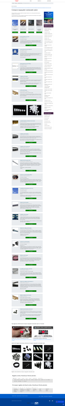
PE (26, 387)
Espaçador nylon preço (47, 39)
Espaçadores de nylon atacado (47, 107)
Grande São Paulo (35, 378)
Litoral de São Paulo (40, 378)
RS (24, 387)
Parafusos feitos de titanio (48, 127)
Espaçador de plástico (47, 52)
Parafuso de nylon (47, 116)
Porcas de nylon (46, 118)
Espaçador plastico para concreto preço (23, 7)
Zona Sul (27, 378)
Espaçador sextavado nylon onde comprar (48, 85)
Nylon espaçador (46, 62)
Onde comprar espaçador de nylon (48, 43)
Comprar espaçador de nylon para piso (48, 69)
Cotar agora (15, 32)
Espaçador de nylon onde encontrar (47, 59)
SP (18, 387)
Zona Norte (19, 378)
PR (20, 387)
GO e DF (32, 387)
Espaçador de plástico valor (48, 54)
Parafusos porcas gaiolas (48, 128)
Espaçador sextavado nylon (48, 33)
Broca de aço (46, 119)
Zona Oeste (23, 378)
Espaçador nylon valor (47, 66)
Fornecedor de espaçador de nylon (48, 51)
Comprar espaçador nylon (48, 65)
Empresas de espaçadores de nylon (48, 98)
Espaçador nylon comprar (48, 63)
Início (39, 396)
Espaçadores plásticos (47, 28)
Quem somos (46, 396)
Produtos (42, 396)
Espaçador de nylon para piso (48, 70)
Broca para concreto (47, 121)
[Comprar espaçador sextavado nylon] (15, 23)
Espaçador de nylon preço (48, 36)
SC (22, 387)
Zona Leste (30, 378)
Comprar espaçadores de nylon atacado (47, 110)
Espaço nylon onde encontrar (31, 7)
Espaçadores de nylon (47, 100)
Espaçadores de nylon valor (48, 101)
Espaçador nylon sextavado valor (48, 91)
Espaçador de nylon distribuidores (47, 96)
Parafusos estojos (47, 125)
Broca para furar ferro (47, 122)
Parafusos (45, 124)
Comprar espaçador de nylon (48, 41)
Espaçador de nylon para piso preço (48, 72)
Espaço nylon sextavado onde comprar (48, 104)
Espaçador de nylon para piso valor (47, 7)
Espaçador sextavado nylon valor (48, 82)
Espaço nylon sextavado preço (15, 7)
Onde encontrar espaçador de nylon (48, 56)
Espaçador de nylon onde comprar (47, 45)
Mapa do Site (50, 396)
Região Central (15, 378)
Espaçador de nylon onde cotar (47, 77)
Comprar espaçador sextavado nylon (47, 87)
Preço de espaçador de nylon (48, 47)
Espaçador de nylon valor (47, 60)
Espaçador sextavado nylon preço (39, 7)
